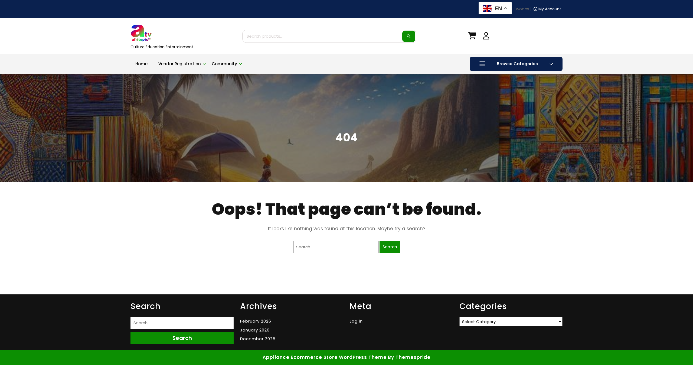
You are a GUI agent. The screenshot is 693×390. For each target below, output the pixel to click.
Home (141, 64)
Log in (356, 321)
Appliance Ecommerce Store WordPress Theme (325, 357)
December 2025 (258, 339)
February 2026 (255, 321)
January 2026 (255, 330)
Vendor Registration (179, 64)
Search (408, 36)
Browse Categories (517, 64)
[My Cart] (472, 37)
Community (224, 64)
